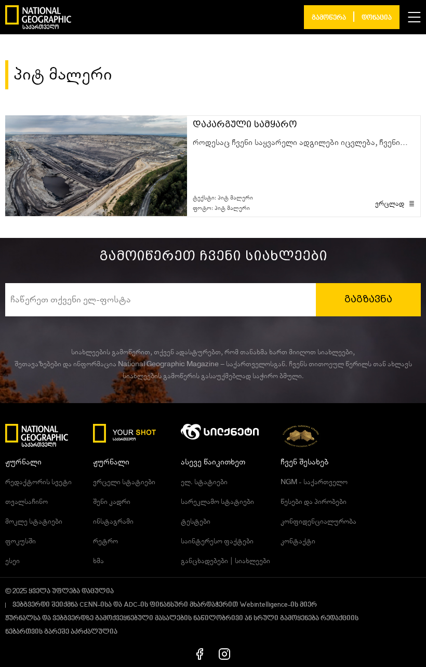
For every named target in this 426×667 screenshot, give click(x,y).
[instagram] (224, 653)
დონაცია (377, 18)
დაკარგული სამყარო (245, 124)
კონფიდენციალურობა (318, 521)
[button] (414, 17)
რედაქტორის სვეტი (38, 482)
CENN (88, 605)
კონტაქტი (298, 541)
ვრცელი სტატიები (124, 482)
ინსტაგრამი (113, 521)
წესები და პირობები (314, 501)
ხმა (98, 561)
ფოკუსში (20, 541)
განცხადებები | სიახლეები (225, 561)
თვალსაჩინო (26, 501)
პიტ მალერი (235, 198)
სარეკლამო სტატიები (217, 501)
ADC (131, 605)
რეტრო (105, 541)
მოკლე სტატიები (33, 521)
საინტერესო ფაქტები (217, 541)
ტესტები (195, 521)
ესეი (12, 561)
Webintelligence (263, 605)
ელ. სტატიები (204, 482)
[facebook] (199, 653)
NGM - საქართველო (314, 482)
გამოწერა (329, 18)
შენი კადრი (111, 501)
